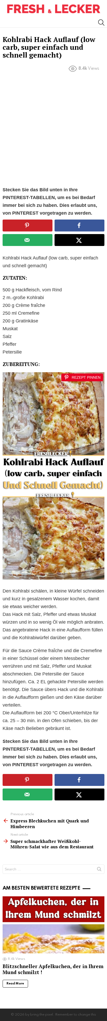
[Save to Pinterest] (27, 225)
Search (99, 870)
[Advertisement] (53, 130)
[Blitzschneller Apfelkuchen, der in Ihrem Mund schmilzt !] (53, 925)
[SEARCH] (101, 22)
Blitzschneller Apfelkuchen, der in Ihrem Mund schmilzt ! (53, 969)
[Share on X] (79, 240)
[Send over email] (27, 240)
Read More (15, 983)
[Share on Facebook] (79, 225)
